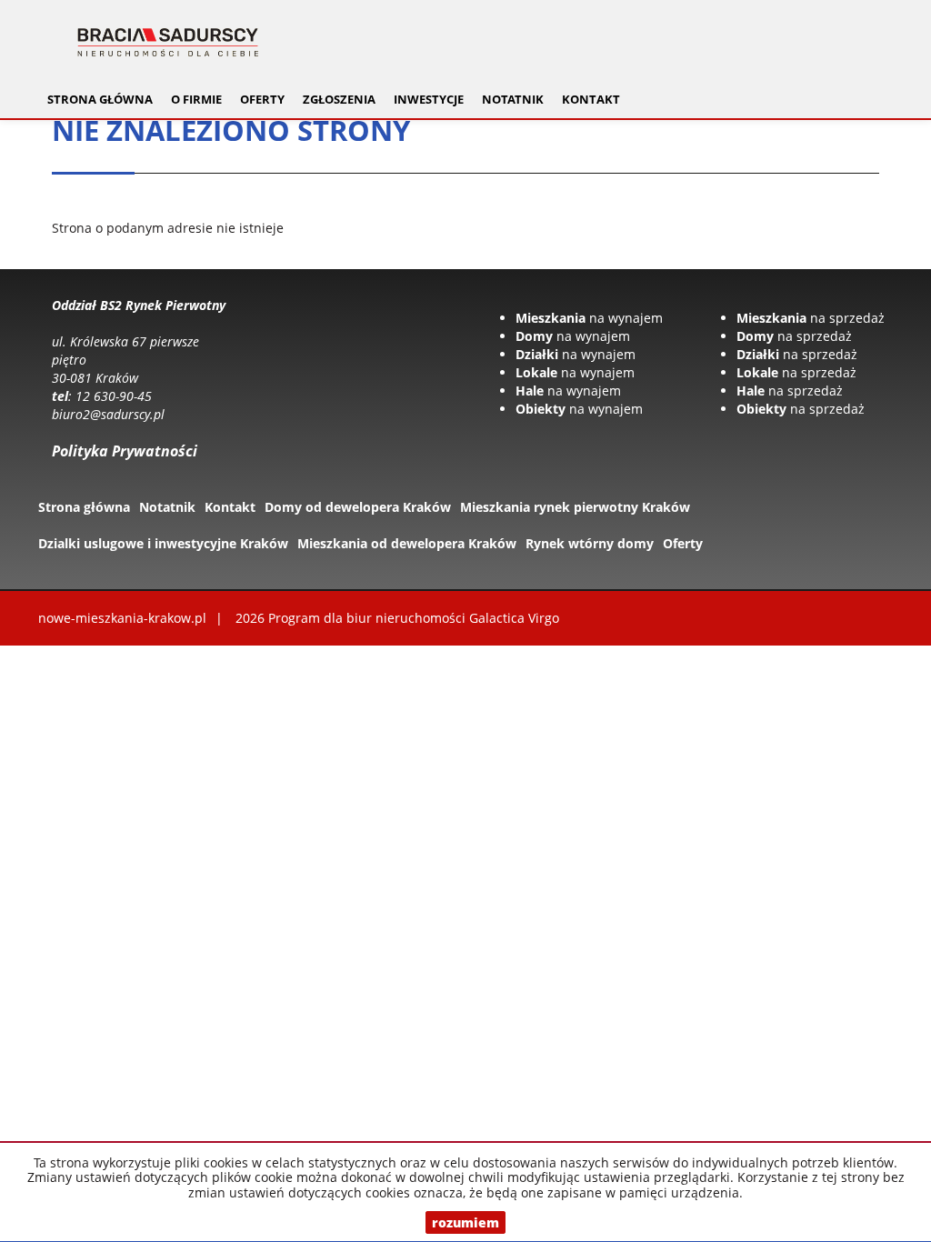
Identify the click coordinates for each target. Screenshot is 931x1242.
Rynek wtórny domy (590, 543)
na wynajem (589, 317)
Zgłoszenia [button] (339, 99)
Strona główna (100, 99)
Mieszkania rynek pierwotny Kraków (575, 507)
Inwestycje (429, 99)
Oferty (683, 543)
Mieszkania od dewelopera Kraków (406, 543)
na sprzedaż (810, 317)
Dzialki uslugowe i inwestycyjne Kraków (163, 543)
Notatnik (513, 99)
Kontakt (591, 99)
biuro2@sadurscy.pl (108, 414)
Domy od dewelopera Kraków (358, 507)
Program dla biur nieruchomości (368, 617)
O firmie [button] (196, 99)
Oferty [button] (262, 99)
